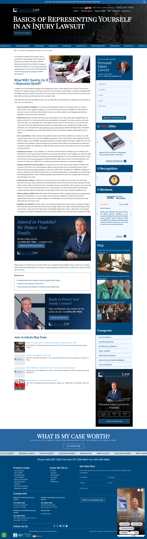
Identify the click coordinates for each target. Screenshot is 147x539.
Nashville (54, 473)
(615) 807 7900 (125, 7)
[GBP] (67, 526)
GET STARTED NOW (73, 446)
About (76, 11)
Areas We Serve (100, 11)
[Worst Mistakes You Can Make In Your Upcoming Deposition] (19, 372)
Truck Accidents (105, 365)
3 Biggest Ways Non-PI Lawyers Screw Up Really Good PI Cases (39, 280)
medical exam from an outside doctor (78, 193)
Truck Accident (19, 477)
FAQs (109, 11)
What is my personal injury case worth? (30, 283)
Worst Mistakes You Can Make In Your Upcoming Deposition (50, 368)
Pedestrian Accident (20, 488)
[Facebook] (54, 526)
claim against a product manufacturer (52, 127)
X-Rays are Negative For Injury (38, 355)
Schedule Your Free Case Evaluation (31, 245)
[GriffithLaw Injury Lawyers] (26, 10)
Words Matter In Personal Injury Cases (41, 380)
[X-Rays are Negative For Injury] (19, 359)
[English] (86, 8)
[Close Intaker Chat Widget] (142, 490)
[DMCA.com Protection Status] (37, 536)
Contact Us (126, 11)
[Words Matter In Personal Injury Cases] (19, 384)
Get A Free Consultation (22, 33)
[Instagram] (63, 526)
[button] (97, 142)
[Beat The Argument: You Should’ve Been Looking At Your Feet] (19, 347)
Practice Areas (86, 11)
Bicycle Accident (19, 481)
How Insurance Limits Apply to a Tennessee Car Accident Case (38, 286)
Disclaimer (100, 531)
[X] (57, 526)
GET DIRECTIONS (19, 503)
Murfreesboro (55, 475)
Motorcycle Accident (21, 479)
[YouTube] (60, 526)
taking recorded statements (36, 169)
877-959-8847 (80, 459)
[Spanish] (89, 8)
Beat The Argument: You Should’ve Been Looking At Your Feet (51, 343)
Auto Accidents (105, 337)
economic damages (37, 159)
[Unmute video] (120, 490)
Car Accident (18, 473)
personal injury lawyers (29, 71)
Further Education (106, 342)
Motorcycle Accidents (108, 346)
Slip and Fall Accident (21, 486)
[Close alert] (144, 2)
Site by (111, 531)
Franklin (53, 470)
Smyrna (53, 479)
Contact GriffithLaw (51, 267)
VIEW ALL (119, 236)
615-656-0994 (102, 459)
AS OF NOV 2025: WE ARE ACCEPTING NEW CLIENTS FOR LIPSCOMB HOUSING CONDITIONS (72, 2)
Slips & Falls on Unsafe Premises (111, 360)
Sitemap (106, 531)
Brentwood (54, 481)
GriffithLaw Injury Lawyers (39, 531)
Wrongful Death (19, 475)
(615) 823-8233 (19, 270)
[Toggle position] (139, 490)
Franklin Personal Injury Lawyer (15, 50)
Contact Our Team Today (59, 317)
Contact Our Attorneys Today (114, 421)
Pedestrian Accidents (107, 355)
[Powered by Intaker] (134, 535)
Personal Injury (19, 470)
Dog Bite (17, 484)
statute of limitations (37, 109)
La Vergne (54, 477)
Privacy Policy (93, 531)
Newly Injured (104, 351)
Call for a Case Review (104, 7)
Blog (18, 50)
